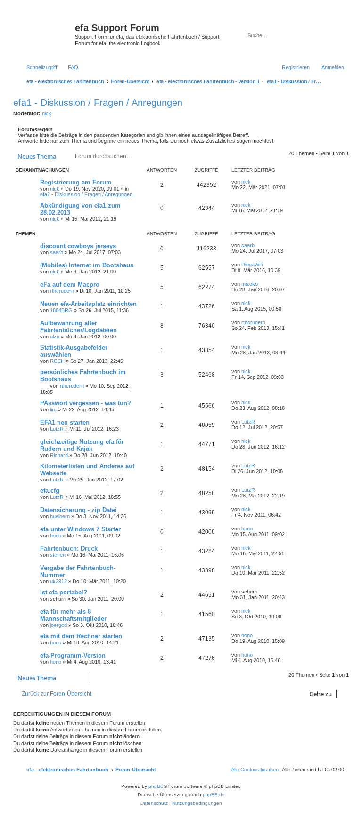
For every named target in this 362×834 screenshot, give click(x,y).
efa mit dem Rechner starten (81, 636)
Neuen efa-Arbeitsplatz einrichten (88, 303)
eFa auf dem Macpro (69, 284)
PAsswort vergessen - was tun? (85, 403)
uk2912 (58, 581)
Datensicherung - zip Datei (78, 509)
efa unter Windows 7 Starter (80, 529)
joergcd (58, 625)
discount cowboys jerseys (78, 245)
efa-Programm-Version (73, 655)
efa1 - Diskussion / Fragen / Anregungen (97, 102)
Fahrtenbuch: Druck (69, 548)
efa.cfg (49, 490)
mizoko (249, 284)
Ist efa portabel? (63, 592)
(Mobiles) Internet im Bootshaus (86, 265)
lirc (53, 409)
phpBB (156, 786)
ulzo (54, 336)
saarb (56, 252)
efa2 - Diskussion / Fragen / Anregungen (86, 194)
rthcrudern (62, 291)
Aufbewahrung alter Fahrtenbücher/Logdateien (78, 327)
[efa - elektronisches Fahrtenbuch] (45, 35)
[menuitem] (68, 67)
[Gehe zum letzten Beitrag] (255, 181)
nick (46, 113)
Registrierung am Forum (76, 182)
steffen (58, 555)
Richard (59, 455)
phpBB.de (214, 794)
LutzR (57, 429)
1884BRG (61, 310)
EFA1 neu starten (65, 422)
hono (55, 535)
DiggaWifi (252, 264)
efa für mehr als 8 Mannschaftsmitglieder (73, 615)
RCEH (57, 361)
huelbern (60, 516)
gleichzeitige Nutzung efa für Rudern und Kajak (82, 445)
